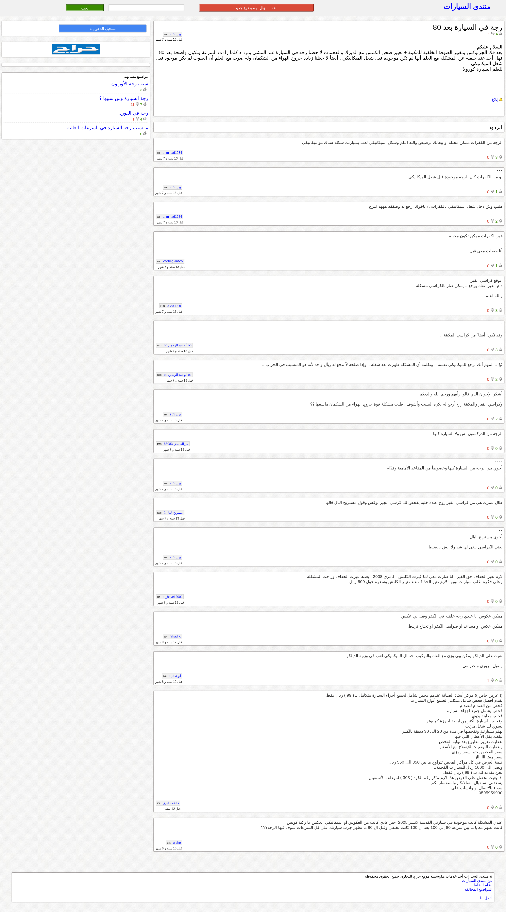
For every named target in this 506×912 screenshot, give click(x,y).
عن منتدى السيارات (477, 881)
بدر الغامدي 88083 (173, 444)
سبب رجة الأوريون (129, 83)
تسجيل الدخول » (103, 29)
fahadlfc (172, 636)
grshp (174, 842)
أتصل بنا (486, 898)
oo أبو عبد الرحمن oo (174, 345)
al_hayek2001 (170, 596)
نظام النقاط (483, 885)
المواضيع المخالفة (478, 889)
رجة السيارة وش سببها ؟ (123, 98)
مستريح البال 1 (170, 512)
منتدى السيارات (467, 6)
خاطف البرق (168, 803)
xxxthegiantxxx (170, 261)
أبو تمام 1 (172, 676)
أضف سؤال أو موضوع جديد (256, 8)
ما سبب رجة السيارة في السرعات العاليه (107, 127)
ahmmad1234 (169, 152)
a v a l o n (170, 306)
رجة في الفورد (133, 113)
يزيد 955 (172, 34)
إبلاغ (495, 99)
